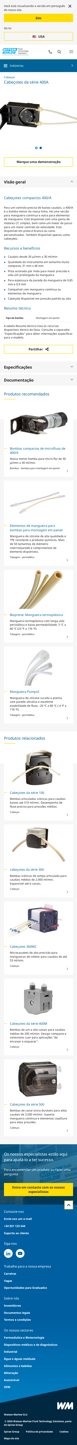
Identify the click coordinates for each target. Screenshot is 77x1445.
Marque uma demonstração (39, 162)
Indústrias (16, 65)
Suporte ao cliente (16, 1233)
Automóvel (11, 1380)
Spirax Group (11, 1431)
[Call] (50, 51)
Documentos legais (17, 1313)
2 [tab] (40, 148)
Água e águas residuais (19, 1359)
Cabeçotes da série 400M (28, 1023)
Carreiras (10, 1273)
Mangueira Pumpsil (24, 691)
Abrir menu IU (71, 51)
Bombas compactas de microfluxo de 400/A (37, 450)
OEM (7, 1387)
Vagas (8, 1281)
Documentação (19, 380)
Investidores (12, 1305)
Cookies (64, 1431)
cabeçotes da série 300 (27, 869)
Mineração (11, 1373)
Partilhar (36, 349)
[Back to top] (68, 1205)
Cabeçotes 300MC (23, 946)
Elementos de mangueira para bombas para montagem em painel (36, 527)
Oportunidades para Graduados (25, 1288)
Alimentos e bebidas (18, 1366)
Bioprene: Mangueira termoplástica (36, 615)
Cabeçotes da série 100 (27, 792)
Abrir (59, 51)
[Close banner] (70, 6)
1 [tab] (36, 148)
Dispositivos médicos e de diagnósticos (30, 1345)
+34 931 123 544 (14, 1226)
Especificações (18, 367)
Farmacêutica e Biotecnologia (24, 1337)
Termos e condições (17, 1320)
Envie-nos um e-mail (18, 1219)
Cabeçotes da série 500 (27, 1104)
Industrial (10, 1351)
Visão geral (15, 182)
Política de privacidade (39, 1431)
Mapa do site (11, 1438)
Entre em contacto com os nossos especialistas (38, 1189)
